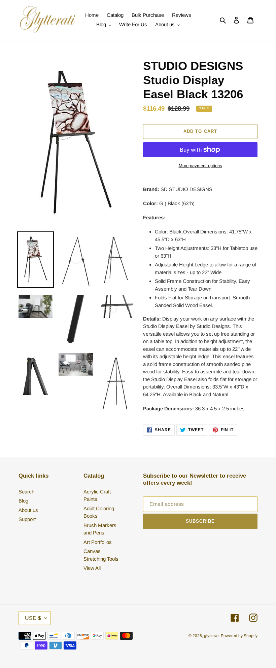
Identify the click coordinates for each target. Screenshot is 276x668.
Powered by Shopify (239, 635)
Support (27, 519)
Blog (23, 501)
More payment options (200, 165)
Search (26, 491)
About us (28, 510)
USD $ (33, 618)
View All (92, 568)
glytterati (211, 635)
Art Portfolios (97, 542)
